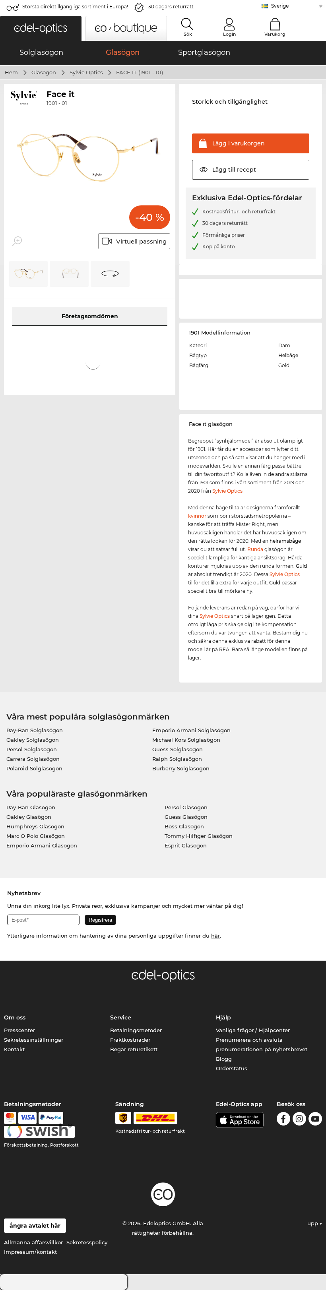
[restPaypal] (51, 1118)
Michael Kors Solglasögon (186, 740)
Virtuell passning (141, 241)
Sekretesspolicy (86, 1242)
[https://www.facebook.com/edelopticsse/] (283, 1120)
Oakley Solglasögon (32, 740)
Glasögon (43, 72)
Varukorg (274, 34)
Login (229, 34)
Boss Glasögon (184, 826)
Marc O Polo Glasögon (35, 836)
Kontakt (14, 1049)
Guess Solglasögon (177, 749)
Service (120, 1017)
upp (313, 1223)
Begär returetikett (133, 1049)
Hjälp (223, 1017)
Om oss (14, 1017)
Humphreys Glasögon (35, 826)
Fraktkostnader (130, 1040)
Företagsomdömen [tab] (90, 316)
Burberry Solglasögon (181, 768)
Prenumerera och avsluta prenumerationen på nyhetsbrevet (261, 1044)
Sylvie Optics (86, 72)
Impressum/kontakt (30, 1252)
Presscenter (19, 1030)
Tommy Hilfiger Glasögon (199, 836)
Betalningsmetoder (136, 1030)
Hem (11, 72)
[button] (41, 28)
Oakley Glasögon (28, 817)
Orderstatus (231, 1068)
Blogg (224, 1059)
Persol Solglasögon (31, 749)
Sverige (280, 6)
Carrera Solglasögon (33, 759)
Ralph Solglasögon (177, 759)
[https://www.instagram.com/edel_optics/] (299, 1120)
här (215, 935)
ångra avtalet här (35, 1225)
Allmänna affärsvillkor (33, 1242)
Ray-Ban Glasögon (30, 807)
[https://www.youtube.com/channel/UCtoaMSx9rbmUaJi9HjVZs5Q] (315, 1120)
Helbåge (288, 355)
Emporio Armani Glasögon (41, 845)
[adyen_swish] (39, 1132)
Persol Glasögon (186, 807)
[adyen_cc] (10, 1118)
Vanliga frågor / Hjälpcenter (253, 1030)
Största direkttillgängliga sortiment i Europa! (75, 7)
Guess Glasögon (186, 817)
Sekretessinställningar (33, 1040)
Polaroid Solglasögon (34, 768)
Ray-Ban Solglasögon (34, 730)
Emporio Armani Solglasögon (191, 730)
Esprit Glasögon (186, 845)
